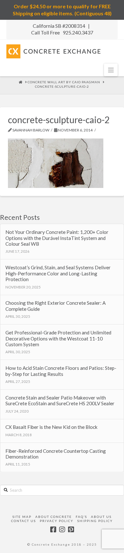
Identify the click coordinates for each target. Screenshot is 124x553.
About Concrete (53, 517)
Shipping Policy (95, 521)
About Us (101, 517)
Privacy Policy (56, 521)
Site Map (21, 517)
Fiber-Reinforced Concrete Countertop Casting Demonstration (55, 454)
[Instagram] (62, 529)
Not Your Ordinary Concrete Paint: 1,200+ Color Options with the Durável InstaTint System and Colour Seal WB (56, 238)
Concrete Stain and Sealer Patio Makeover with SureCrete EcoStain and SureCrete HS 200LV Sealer (59, 401)
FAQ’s (81, 517)
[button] (111, 70)
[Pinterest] (71, 529)
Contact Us (23, 521)
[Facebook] (53, 529)
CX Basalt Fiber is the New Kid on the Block (51, 427)
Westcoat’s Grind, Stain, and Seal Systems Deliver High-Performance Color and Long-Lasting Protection (58, 273)
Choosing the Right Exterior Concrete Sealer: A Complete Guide (55, 306)
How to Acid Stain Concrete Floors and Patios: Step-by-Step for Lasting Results (60, 371)
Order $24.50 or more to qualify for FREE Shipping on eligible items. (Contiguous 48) (62, 9)
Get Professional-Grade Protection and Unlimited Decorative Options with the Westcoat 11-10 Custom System (58, 338)
